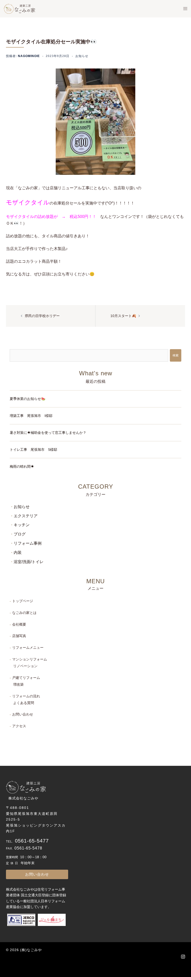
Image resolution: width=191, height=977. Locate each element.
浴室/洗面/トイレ (29, 562)
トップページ (22, 601)
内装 (18, 552)
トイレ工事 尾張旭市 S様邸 (33, 450)
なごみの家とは (24, 613)
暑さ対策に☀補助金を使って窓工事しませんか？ (48, 433)
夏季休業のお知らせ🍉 (27, 399)
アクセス (19, 726)
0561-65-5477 (32, 841)
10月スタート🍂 (123, 316)
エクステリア (26, 516)
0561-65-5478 (28, 848)
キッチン (22, 525)
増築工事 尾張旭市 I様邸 (31, 416)
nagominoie (29, 56)
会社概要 (19, 624)
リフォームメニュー (28, 648)
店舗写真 (19, 636)
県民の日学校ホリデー (42, 316)
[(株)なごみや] (19, 8)
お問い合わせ (22, 714)
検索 (176, 355)
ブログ (20, 534)
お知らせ (81, 56)
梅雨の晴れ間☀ (22, 466)
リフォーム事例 (28, 543)
